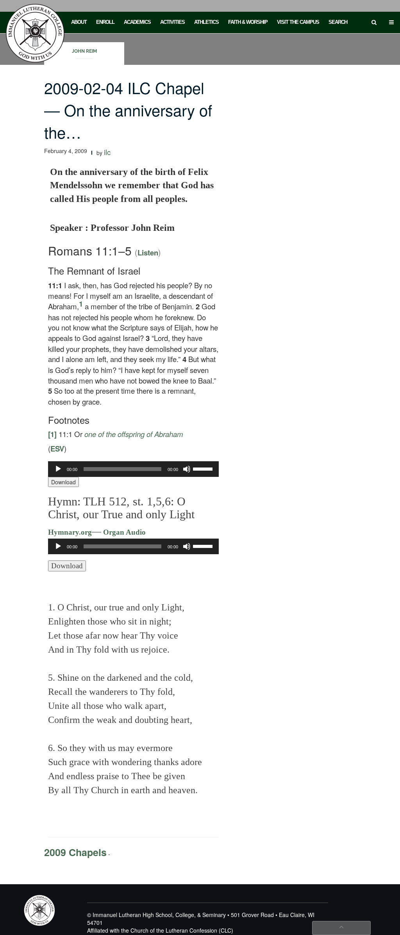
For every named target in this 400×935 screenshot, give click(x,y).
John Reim (84, 51)
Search (338, 22)
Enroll (105, 22)
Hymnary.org (70, 532)
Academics (137, 22)
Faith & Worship (248, 22)
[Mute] (187, 469)
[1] (52, 434)
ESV (57, 448)
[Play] (58, 469)
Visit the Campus (298, 22)
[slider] (204, 468)
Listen (148, 252)
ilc (107, 152)
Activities (172, 22)
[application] (133, 469)
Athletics (206, 22)
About (79, 22)
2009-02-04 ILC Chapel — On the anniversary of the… (128, 109)
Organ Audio (123, 532)
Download (63, 482)
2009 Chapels (75, 852)
